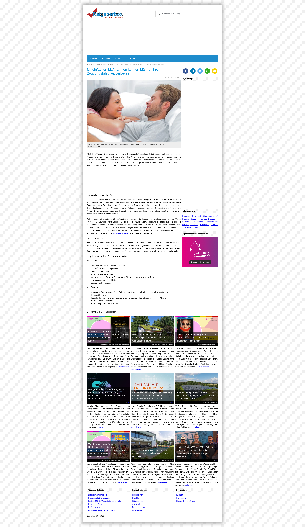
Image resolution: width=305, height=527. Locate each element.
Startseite (93, 58)
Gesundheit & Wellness (105, 64)
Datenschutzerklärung (185, 501)
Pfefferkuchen (94, 507)
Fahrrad (185, 219)
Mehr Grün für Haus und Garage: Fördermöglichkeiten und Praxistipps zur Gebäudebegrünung (151, 337)
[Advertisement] (152, 37)
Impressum (130, 58)
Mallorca (214, 225)
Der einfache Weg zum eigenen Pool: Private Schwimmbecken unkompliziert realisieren (150, 453)
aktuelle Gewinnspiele (97, 495)
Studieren (186, 222)
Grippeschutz (137, 501)
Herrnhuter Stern (95, 504)
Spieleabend (198, 222)
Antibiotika (136, 504)
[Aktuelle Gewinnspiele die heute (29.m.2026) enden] (200, 266)
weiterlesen (124, 367)
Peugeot (185, 216)
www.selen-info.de (120, 233)
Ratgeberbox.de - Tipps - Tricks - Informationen (105, 13)
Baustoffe (195, 219)
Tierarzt (203, 219)
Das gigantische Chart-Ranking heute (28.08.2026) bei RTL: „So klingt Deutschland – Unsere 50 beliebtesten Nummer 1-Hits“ (106, 394)
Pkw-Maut (196, 216)
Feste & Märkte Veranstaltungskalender (104, 501)
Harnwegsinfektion (190, 225)
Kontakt (118, 58)
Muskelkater (137, 510)
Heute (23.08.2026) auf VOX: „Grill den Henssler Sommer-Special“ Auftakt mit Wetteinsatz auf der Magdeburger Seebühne (195, 452)
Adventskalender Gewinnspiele (101, 510)
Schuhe (194, 227)
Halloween (204, 225)
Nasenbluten (137, 495)
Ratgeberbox (92, 64)
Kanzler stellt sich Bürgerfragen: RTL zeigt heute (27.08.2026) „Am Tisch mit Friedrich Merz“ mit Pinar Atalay (152, 395)
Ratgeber (106, 58)
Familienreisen (211, 222)
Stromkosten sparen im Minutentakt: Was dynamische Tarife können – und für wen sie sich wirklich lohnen (196, 395)
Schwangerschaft (210, 216)
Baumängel (213, 219)
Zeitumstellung (138, 507)
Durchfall (136, 498)
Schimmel (186, 227)
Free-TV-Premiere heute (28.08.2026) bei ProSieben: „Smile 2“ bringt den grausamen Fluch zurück (196, 337)
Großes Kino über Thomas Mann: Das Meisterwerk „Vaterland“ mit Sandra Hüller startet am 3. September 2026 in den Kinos (108, 336)
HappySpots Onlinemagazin (100, 498)
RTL (128, 402)
